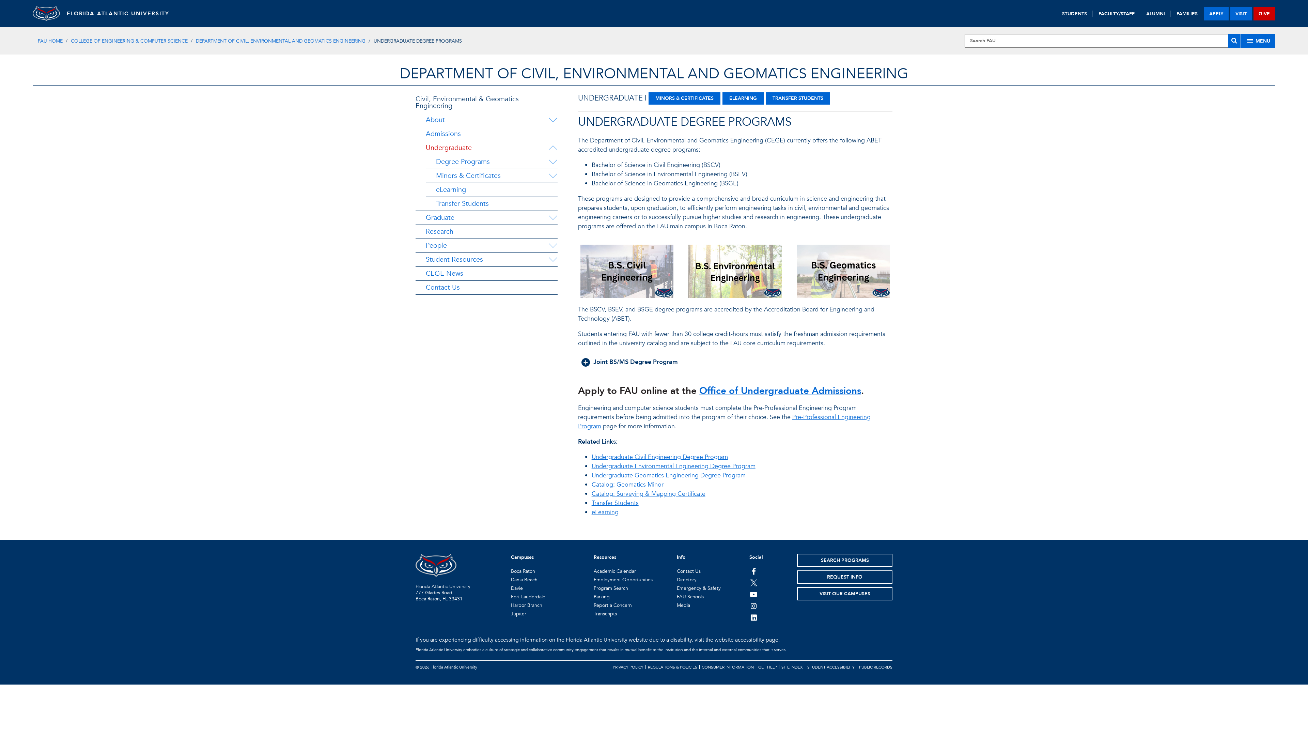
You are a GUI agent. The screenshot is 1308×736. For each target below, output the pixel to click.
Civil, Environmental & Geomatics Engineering (467, 102)
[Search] (1234, 41)
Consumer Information (728, 667)
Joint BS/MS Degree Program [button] (635, 362)
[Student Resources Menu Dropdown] (553, 259)
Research (439, 231)
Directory (687, 580)
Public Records (875, 667)
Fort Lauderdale (528, 597)
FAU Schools (690, 597)
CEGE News (444, 273)
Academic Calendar (615, 571)
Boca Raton (523, 571)
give (1264, 14)
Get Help (767, 667)
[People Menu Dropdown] (553, 245)
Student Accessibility (831, 667)
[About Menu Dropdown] (553, 120)
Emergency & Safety (699, 588)
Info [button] (681, 557)
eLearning (451, 189)
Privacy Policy (628, 667)
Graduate (440, 217)
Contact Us (443, 287)
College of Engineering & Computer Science (129, 41)
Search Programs (845, 560)
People (436, 245)
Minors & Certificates (468, 175)
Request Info (844, 577)
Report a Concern (613, 605)
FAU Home (50, 41)
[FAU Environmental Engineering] (735, 275)
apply (1216, 14)
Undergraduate (449, 147)
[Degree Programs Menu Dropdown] (553, 162)
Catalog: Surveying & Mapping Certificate (648, 494)
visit (1241, 14)
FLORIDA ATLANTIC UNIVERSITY (118, 13)
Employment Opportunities (623, 580)
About (435, 119)
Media (683, 605)
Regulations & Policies (672, 667)
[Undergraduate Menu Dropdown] (553, 148)
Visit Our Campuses (845, 594)
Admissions (443, 133)
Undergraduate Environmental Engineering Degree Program (674, 466)
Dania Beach (524, 580)
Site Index (792, 667)
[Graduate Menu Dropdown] (553, 218)
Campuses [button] (522, 557)
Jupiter (518, 614)
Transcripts (605, 614)
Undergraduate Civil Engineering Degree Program (660, 457)
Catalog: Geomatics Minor (628, 484)
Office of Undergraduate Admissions (780, 390)
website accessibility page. (747, 640)
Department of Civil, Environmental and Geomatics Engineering (280, 41)
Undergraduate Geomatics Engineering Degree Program (669, 475)
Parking (602, 597)
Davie (517, 588)
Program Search (611, 588)
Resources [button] (605, 557)
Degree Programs (463, 161)
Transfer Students (462, 203)
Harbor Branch (526, 605)
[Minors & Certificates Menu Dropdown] (553, 176)
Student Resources (454, 259)
